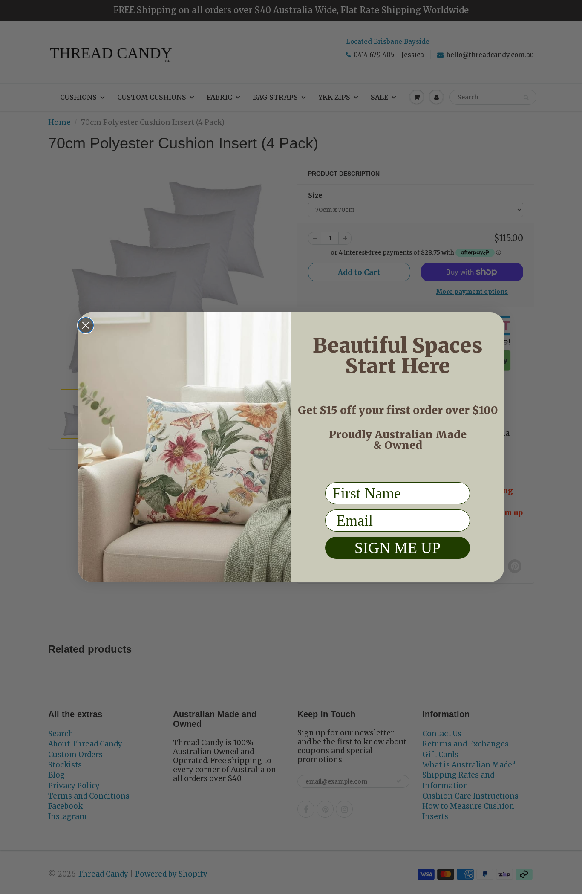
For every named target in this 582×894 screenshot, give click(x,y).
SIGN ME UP (397, 547)
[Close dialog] (85, 325)
